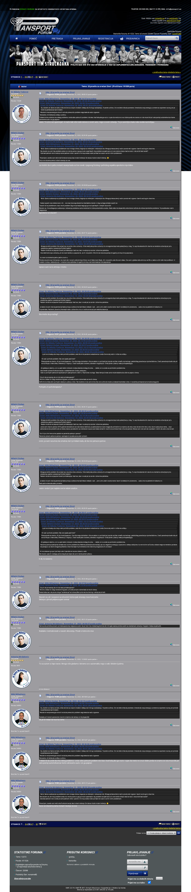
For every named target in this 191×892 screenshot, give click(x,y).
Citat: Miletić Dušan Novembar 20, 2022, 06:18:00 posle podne (68, 413)
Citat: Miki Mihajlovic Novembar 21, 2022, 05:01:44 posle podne (69, 192)
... (24, 77)
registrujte (173, 18)
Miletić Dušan (17, 133)
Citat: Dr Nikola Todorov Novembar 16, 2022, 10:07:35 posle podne (71, 242)
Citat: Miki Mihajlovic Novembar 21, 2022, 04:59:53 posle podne (68, 465)
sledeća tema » (174, 72)
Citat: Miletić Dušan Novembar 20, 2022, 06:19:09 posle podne (68, 239)
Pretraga (57, 38)
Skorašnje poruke (22, 878)
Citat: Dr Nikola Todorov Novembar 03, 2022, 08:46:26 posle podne (73, 352)
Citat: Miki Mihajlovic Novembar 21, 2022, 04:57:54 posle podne (68, 583)
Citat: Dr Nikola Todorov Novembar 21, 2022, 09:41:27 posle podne (70, 189)
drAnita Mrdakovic (20, 657)
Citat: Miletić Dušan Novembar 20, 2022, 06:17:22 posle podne (68, 293)
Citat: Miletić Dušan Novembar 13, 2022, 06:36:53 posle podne (70, 350)
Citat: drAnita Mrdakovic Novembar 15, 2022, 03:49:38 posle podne (71, 244)
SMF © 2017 (80, 888)
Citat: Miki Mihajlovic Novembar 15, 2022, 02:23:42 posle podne (69, 517)
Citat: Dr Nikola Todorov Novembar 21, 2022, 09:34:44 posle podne (70, 237)
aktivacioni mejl (173, 20)
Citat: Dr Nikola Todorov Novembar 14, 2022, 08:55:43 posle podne (71, 343)
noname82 (176, 34)
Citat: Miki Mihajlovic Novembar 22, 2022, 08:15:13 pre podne (67, 140)
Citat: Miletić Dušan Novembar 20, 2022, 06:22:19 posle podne (68, 701)
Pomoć (33, 38)
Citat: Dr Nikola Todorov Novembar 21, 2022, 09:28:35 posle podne (70, 338)
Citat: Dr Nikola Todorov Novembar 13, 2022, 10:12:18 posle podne (72, 347)
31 (37, 77)
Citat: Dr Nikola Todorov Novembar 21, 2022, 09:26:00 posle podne (70, 101)
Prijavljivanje (81, 38)
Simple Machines (93, 888)
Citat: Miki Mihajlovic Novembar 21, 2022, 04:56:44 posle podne (69, 144)
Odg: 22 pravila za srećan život (60, 92)
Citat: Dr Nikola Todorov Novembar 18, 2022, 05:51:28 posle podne (71, 105)
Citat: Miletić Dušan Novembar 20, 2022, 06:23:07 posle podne (69, 194)
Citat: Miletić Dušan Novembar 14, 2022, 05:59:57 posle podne (69, 345)
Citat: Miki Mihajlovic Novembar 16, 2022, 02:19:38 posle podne (69, 415)
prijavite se (159, 18)
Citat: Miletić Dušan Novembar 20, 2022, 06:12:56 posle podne (68, 341)
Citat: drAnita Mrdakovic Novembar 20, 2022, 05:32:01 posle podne (71, 146)
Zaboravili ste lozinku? (136, 855)
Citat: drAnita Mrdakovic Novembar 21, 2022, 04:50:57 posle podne (70, 624)
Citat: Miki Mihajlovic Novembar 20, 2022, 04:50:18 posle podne (69, 103)
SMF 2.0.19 (70, 888)
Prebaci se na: (141, 833)
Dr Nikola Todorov (19, 92)
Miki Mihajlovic (18, 694)
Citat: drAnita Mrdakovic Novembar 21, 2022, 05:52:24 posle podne (70, 142)
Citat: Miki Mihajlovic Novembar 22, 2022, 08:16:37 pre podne (67, 99)
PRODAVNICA (133, 38)
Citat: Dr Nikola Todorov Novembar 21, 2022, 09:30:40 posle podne (70, 291)
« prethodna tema (159, 72)
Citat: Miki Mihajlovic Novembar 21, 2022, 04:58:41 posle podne (68, 512)
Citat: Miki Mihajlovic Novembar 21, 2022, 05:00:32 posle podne (68, 411)
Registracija (105, 38)
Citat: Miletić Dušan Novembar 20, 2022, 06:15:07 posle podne (68, 515)
